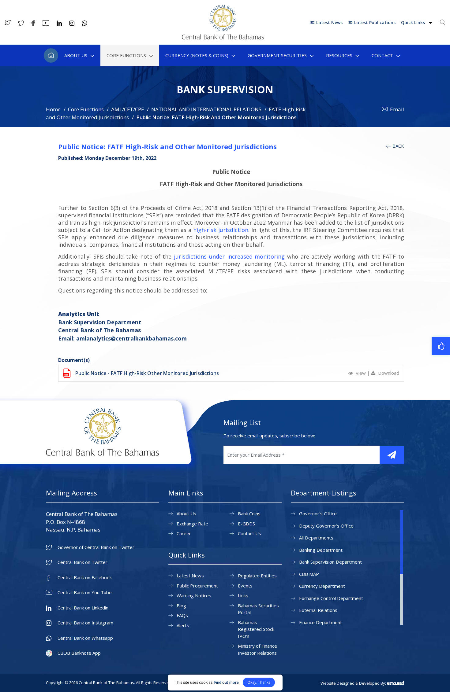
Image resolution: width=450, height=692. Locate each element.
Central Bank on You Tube (85, 592)
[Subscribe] (392, 455)
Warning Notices (194, 595)
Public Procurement (197, 586)
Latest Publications (374, 22)
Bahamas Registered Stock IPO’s (256, 629)
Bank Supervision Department (330, 562)
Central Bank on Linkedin (83, 608)
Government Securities (277, 55)
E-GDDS (246, 524)
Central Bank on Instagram (85, 623)
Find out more (226, 682)
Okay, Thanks (258, 682)
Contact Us (249, 533)
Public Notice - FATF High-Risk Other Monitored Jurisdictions (147, 373)
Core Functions (126, 55)
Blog (181, 605)
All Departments (316, 538)
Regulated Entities (257, 575)
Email (397, 109)
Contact (382, 55)
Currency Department (322, 586)
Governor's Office (318, 513)
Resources (339, 55)
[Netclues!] (395, 683)
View (360, 373)
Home (51, 55)
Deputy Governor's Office (326, 526)
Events (245, 586)
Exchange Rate (192, 524)
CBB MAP (309, 574)
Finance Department (320, 622)
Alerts (183, 625)
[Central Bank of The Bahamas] (223, 38)
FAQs (182, 615)
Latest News (329, 22)
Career (184, 533)
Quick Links (413, 22)
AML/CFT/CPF (127, 109)
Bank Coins (249, 513)
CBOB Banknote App (79, 653)
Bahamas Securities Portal (258, 609)
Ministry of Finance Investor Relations (257, 649)
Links (243, 595)
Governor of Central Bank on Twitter (96, 547)
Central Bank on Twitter (82, 562)
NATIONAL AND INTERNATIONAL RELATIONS (206, 109)
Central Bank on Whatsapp (85, 638)
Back (397, 146)
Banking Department (321, 550)
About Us (75, 55)
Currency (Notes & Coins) (196, 55)
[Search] (442, 22)
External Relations (318, 610)
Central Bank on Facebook (85, 577)
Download (388, 373)
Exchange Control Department (331, 598)
